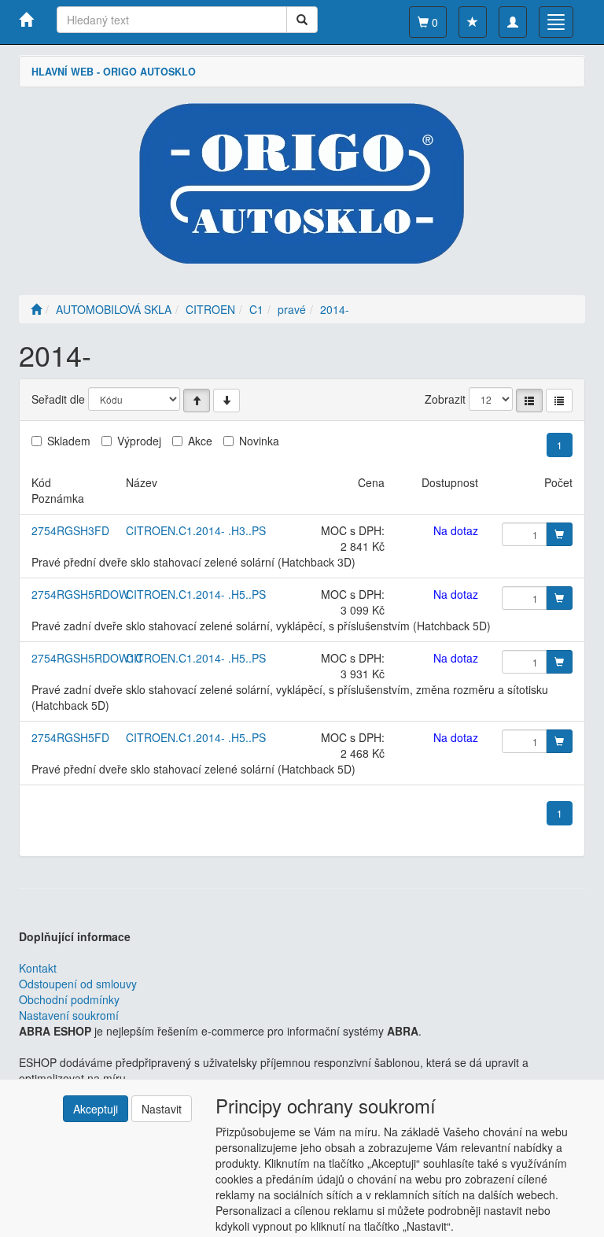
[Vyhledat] (302, 19)
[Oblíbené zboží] (473, 22)
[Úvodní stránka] (36, 309)
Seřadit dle (58, 399)
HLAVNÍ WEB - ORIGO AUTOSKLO (113, 72)
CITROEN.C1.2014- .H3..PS (196, 530)
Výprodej (139, 441)
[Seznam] (529, 400)
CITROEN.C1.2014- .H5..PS (196, 594)
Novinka (259, 441)
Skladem (68, 441)
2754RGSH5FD (70, 737)
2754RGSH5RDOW (80, 594)
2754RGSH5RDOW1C (87, 658)
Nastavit (162, 1109)
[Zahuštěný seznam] (559, 400)
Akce (200, 441)
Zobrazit (445, 399)
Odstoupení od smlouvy (78, 983)
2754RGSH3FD (70, 530)
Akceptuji (95, 1109)
